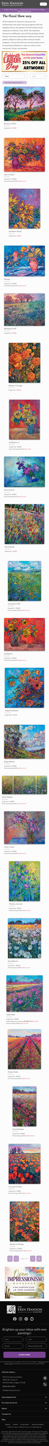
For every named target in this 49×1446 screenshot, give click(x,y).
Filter (7, 76)
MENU (43, 4)
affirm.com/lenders (40, 1435)
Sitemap (7, 1424)
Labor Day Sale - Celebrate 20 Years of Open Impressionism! (24, 10)
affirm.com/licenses (17, 1441)
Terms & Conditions (38, 1424)
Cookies (15, 1424)
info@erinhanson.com (11, 1390)
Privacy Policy (8, 1364)
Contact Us (6, 1414)
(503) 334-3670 (9, 1386)
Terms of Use (42, 1362)
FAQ (3, 1419)
